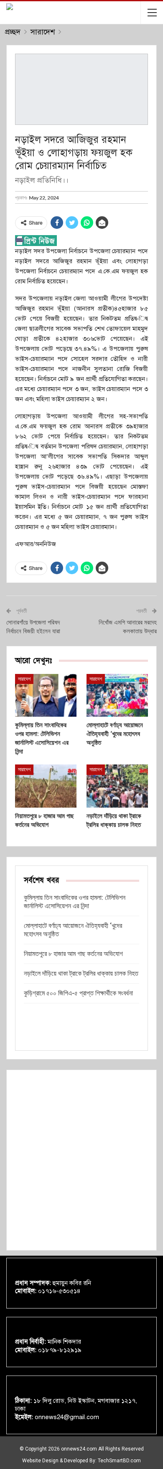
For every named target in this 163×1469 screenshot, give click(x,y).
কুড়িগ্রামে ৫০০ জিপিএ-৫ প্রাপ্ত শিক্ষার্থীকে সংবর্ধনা (78, 993)
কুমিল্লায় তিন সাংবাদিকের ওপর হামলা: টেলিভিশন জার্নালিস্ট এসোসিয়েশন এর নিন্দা (74, 902)
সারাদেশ (24, 679)
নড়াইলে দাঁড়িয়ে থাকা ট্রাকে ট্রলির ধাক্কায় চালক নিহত (81, 973)
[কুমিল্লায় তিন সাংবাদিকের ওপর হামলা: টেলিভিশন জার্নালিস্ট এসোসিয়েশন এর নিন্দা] (45, 695)
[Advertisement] (81, 1160)
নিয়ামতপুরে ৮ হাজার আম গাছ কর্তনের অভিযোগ (73, 954)
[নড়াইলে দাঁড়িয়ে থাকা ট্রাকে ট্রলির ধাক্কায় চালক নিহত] (117, 786)
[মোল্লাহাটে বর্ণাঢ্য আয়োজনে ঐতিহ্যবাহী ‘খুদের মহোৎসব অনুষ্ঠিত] (117, 695)
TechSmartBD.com (119, 1461)
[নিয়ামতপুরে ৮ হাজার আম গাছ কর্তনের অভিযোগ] (45, 786)
